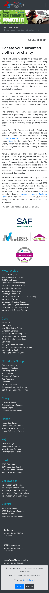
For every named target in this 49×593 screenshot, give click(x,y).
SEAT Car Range (9, 464)
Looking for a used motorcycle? (15, 307)
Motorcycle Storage (10, 299)
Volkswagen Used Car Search (14, 490)
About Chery (7, 408)
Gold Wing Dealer (9, 280)
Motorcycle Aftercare (11, 294)
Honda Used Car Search (12, 426)
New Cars (6, 322)
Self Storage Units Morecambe (15, 390)
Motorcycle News (9, 384)
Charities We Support (11, 376)
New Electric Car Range (12, 328)
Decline (29, 586)
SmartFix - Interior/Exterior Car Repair (18, 347)
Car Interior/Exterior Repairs (14, 336)
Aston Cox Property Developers (15, 387)
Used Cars (6, 325)
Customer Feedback (10, 368)
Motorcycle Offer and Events (14, 310)
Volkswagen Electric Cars (13, 487)
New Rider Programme (11, 288)
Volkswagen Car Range (12, 485)
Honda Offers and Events (12, 431)
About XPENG (8, 514)
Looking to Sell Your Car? (13, 353)
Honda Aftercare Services (13, 428)
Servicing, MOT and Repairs (14, 333)
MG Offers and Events (11, 452)
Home (4, 27)
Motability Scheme (10, 331)
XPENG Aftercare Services (13, 511)
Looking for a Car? (10, 350)
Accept (20, 586)
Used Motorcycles (9, 274)
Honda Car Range (9, 423)
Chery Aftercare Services (12, 405)
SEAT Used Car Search (11, 467)
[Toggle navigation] (42, 5)
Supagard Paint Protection (13, 344)
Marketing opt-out (10, 371)
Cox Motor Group (10, 138)
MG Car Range (8, 443)
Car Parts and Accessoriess (14, 339)
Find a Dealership (9, 365)
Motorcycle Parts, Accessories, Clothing (19, 296)
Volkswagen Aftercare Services (15, 493)
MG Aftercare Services (11, 449)
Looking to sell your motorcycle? (16, 305)
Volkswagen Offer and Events (14, 496)
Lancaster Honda (29, 194)
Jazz (11, 141)
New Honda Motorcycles (12, 277)
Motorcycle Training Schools (14, 302)
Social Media (7, 373)
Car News (13, 27)
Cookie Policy (28, 580)
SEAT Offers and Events (12, 472)
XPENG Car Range (9, 508)
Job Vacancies (8, 379)
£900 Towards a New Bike (13, 285)
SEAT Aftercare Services (12, 470)
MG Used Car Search (11, 446)
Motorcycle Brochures (11, 291)
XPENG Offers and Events (13, 516)
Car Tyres (6, 342)
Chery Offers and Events (12, 410)
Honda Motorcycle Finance (13, 283)
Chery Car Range (9, 402)
